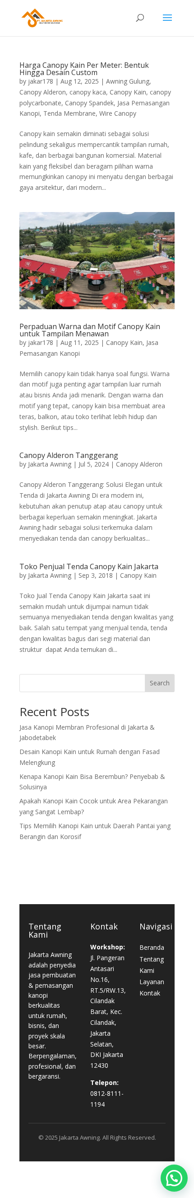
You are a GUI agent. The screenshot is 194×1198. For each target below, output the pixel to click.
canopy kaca (87, 92)
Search (160, 683)
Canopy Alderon (42, 92)
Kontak (149, 993)
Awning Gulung (127, 81)
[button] (174, 1178)
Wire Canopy (117, 113)
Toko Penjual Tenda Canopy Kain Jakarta (88, 566)
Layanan (151, 981)
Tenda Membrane (69, 113)
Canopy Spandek (89, 103)
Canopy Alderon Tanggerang (68, 455)
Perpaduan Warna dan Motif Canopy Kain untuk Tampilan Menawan (89, 330)
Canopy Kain (128, 92)
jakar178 (40, 81)
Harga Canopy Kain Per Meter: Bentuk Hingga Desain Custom (84, 68)
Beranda (151, 947)
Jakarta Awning (49, 464)
